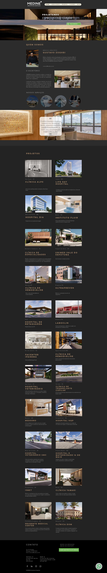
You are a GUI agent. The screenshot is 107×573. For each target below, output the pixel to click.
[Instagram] (36, 566)
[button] (38, 168)
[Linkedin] (32, 566)
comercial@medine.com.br (48, 66)
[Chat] (99, 566)
